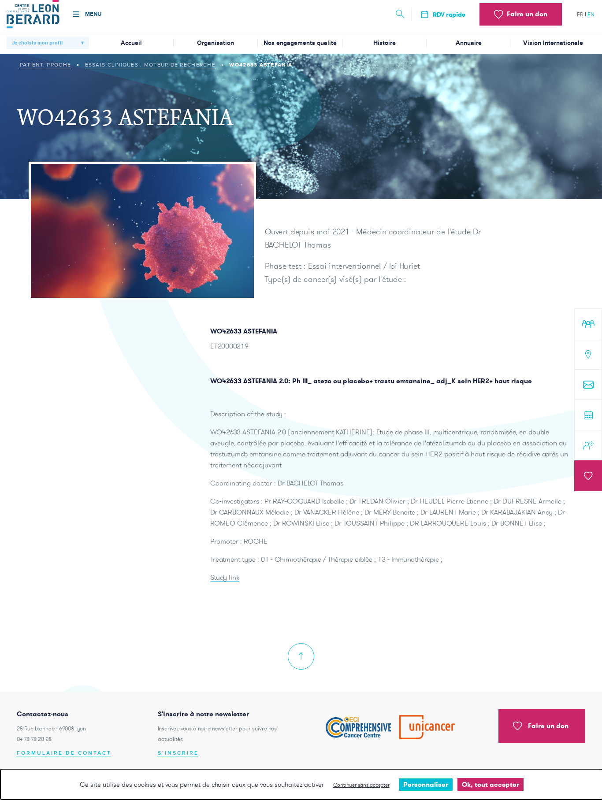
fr (580, 14)
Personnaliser (425, 784)
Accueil (131, 43)
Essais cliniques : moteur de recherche (150, 65)
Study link (224, 577)
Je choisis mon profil (37, 43)
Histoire (384, 43)
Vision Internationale (553, 43)
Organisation (215, 43)
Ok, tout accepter (490, 784)
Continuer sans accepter (361, 784)
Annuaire (469, 43)
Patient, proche (45, 65)
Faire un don (548, 726)
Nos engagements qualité (300, 43)
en (591, 14)
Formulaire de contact (64, 753)
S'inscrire (178, 753)
